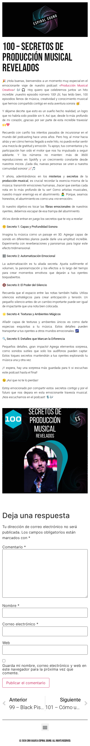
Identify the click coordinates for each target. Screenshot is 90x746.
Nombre (10, 605)
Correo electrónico (20, 624)
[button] (45, 727)
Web (6, 643)
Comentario (14, 547)
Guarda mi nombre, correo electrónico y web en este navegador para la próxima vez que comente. (44, 669)
